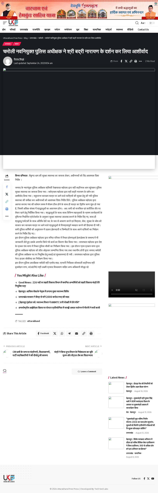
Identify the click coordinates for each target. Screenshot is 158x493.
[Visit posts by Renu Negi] (7, 61)
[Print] (135, 61)
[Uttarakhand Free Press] (13, 23)
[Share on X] (126, 61)
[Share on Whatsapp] (62, 333)
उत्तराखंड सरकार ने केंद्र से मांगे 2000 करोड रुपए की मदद (44, 296)
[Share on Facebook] (121, 61)
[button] (5, 23)
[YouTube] (153, 479)
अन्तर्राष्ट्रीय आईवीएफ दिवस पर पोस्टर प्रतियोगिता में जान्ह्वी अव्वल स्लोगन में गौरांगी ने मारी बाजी (59, 307)
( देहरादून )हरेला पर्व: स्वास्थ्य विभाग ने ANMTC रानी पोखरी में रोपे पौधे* (49, 302)
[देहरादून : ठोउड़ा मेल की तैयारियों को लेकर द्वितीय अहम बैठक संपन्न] (116, 387)
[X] (148, 479)
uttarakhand (33, 321)
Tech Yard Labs (101, 489)
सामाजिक (138, 453)
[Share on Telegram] (69, 333)
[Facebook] (144, 479)
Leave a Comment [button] (88, 371)
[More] (140, 61)
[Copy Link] (131, 61)
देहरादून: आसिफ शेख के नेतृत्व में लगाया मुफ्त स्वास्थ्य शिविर (44, 291)
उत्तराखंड (8, 44)
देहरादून (129, 391)
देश (127, 412)
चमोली (17, 44)
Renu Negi (19, 58)
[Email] (76, 333)
